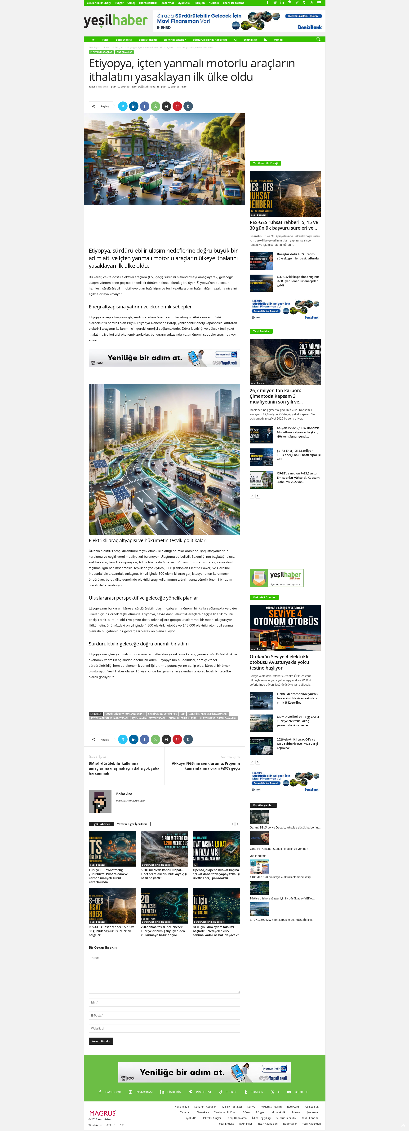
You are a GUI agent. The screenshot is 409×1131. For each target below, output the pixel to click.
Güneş (131, 2)
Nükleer (214, 2)
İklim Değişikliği (261, 1118)
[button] (318, 40)
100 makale (202, 1112)
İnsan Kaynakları (268, 1123)
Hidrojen (199, 2)
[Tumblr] (304, 2)
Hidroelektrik (148, 2)
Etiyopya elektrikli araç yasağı (109, 718)
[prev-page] (232, 824)
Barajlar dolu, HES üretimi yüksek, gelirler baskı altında (298, 256)
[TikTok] (297, 2)
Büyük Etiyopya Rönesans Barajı (125, 713)
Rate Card (293, 1106)
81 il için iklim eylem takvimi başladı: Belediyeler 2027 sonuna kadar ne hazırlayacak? (216, 931)
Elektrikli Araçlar (175, 39)
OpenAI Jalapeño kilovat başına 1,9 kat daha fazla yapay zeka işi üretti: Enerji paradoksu (216, 874)
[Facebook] (268, 2)
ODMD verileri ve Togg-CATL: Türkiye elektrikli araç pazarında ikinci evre (298, 721)
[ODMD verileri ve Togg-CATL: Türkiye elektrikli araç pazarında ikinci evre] (261, 723)
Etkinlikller (245, 1123)
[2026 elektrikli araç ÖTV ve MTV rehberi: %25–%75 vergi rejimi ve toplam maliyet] (261, 746)
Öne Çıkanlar (124, 52)
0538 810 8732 (115, 1125)
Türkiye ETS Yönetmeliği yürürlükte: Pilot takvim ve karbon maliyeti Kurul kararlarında (108, 876)
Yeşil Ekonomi (148, 39)
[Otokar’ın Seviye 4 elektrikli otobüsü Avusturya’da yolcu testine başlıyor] (285, 628)
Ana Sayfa (94, 47)
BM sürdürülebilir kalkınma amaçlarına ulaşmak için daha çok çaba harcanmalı (124, 768)
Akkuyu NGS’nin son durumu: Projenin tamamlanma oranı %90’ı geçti (206, 766)
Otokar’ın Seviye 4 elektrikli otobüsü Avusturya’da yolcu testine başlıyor (279, 662)
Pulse (105, 39)
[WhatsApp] (155, 106)
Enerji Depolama (234, 2)
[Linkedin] (282, 2)
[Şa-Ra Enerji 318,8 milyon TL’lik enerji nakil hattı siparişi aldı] (261, 457)
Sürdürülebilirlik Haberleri (210, 39)
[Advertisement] (164, 226)
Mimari (278, 39)
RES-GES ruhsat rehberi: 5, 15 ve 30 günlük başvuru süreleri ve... (284, 225)
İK (265, 39)
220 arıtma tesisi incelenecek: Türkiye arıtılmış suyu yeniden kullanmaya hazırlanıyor (163, 931)
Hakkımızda (182, 1106)
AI (235, 39)
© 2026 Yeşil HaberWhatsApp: (100, 1122)
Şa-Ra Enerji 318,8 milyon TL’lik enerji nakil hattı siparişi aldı (299, 454)
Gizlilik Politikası (232, 1106)
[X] (312, 2)
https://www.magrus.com (130, 800)
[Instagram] (275, 2)
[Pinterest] (290, 2)
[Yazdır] (166, 106)
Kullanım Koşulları (205, 1106)
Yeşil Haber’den (311, 1123)
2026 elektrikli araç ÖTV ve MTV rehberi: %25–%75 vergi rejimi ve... (297, 743)
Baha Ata (102, 86)
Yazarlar (185, 1112)
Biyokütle (184, 2)
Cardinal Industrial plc (162, 713)
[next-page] (238, 824)
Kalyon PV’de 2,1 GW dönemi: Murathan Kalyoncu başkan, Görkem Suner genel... (298, 432)
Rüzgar (119, 2)
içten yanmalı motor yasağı (148, 718)
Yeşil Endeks (124, 39)
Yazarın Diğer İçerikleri (132, 824)
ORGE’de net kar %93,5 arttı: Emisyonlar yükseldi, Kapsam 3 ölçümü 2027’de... (298, 477)
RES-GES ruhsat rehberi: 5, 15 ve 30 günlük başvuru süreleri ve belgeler (111, 931)
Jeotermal (167, 2)
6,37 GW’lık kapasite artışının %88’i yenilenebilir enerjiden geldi (298, 281)
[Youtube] (319, 2)
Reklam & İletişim (271, 1106)
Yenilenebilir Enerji (99, 2)
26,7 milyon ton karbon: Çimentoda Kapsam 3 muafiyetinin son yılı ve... (276, 396)
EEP (183, 713)
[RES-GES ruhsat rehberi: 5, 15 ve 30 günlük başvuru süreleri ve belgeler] (112, 906)
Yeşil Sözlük (311, 1106)
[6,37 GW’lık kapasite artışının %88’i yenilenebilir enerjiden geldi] (261, 283)
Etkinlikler (250, 39)
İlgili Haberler (101, 824)
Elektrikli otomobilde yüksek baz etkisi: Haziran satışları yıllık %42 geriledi (297, 698)
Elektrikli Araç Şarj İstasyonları (208, 713)
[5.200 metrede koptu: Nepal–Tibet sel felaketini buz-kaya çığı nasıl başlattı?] (164, 849)
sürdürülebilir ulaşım (182, 718)
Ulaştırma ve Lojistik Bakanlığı (218, 718)
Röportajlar (290, 1123)
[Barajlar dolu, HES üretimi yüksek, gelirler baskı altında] (261, 261)
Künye (251, 1106)
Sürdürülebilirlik (286, 1118)
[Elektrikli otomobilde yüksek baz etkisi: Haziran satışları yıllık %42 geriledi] (261, 701)
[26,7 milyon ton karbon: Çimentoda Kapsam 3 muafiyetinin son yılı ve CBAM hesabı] (285, 362)
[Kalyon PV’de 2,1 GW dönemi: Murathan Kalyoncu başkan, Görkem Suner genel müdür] (261, 434)
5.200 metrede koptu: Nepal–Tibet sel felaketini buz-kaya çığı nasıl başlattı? (164, 874)
